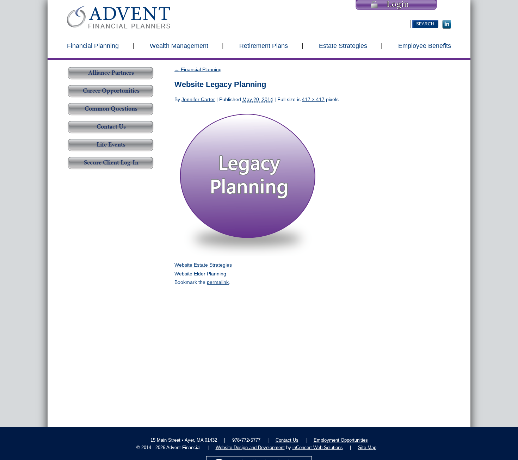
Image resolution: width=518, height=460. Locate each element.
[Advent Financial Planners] (118, 17)
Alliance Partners (111, 73)
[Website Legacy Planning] (247, 182)
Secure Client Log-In (111, 163)
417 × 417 (313, 99)
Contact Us (111, 127)
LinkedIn (446, 24)
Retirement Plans (263, 45)
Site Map (367, 447)
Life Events (111, 145)
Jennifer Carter (198, 99)
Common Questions (111, 109)
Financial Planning (93, 45)
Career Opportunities (111, 91)
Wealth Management (179, 45)
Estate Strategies (343, 45)
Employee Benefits (424, 45)
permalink (218, 282)
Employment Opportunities (341, 440)
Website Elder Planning (200, 273)
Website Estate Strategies (203, 265)
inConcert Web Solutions (317, 447)
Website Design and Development (250, 447)
